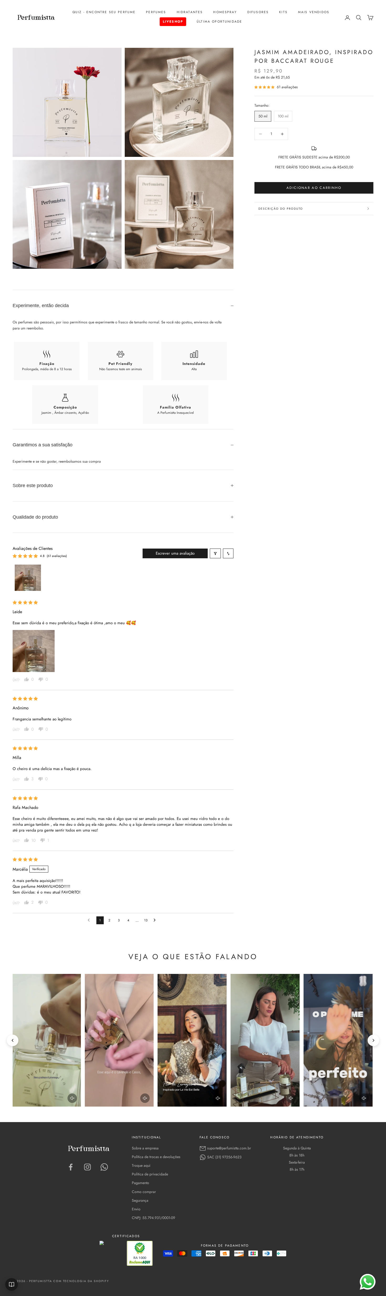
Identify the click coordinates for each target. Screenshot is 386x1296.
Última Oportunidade (219, 21)
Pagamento (140, 1182)
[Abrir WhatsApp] (367, 1282)
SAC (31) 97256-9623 (224, 1157)
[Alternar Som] (72, 1098)
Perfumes (156, 12)
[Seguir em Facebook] (70, 1167)
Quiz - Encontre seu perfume (103, 12)
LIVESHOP (173, 21)
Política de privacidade (150, 1174)
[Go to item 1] (28, 578)
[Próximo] (373, 1040)
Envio (136, 1209)
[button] (264, 87)
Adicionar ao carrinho (313, 187)
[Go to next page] (156, 920)
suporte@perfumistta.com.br (229, 1148)
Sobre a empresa (145, 1148)
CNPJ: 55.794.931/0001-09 (153, 1217)
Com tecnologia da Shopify (81, 1281)
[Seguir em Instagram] (87, 1167)
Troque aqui (141, 1165)
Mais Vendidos (313, 12)
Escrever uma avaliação (175, 553)
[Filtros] (215, 553)
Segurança (140, 1200)
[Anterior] (12, 1040)
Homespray (225, 12)
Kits (283, 12)
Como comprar (144, 1191)
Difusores (258, 12)
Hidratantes (190, 12)
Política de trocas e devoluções (156, 1156)
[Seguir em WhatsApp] (104, 1167)
